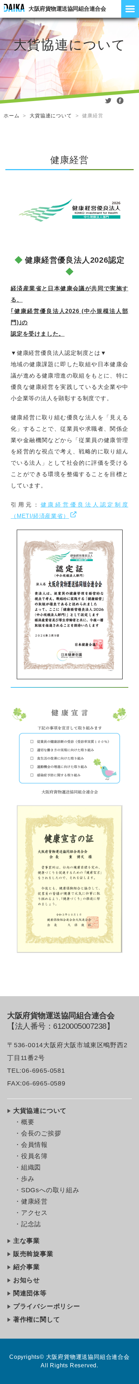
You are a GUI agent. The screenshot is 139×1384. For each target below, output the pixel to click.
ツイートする (108, 102)
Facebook (120, 102)
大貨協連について (51, 115)
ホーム (11, 115)
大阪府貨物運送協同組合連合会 (67, 9)
